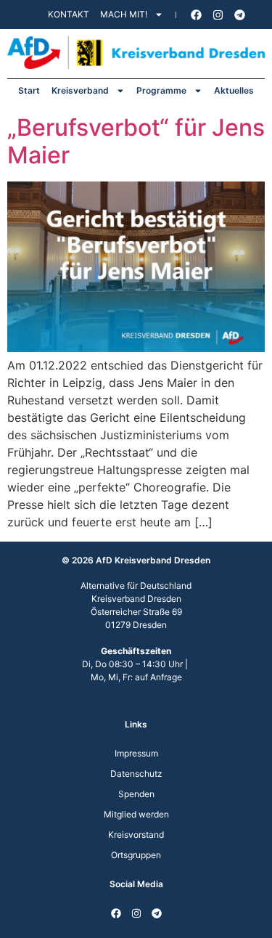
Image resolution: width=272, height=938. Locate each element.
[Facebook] (196, 14)
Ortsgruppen (136, 854)
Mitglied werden (136, 814)
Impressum (136, 753)
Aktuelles (234, 90)
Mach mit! (123, 14)
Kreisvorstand (136, 834)
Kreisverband (80, 90)
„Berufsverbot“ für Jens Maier (136, 141)
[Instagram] (217, 14)
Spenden (136, 793)
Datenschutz (136, 773)
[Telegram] (239, 14)
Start (29, 90)
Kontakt (68, 14)
